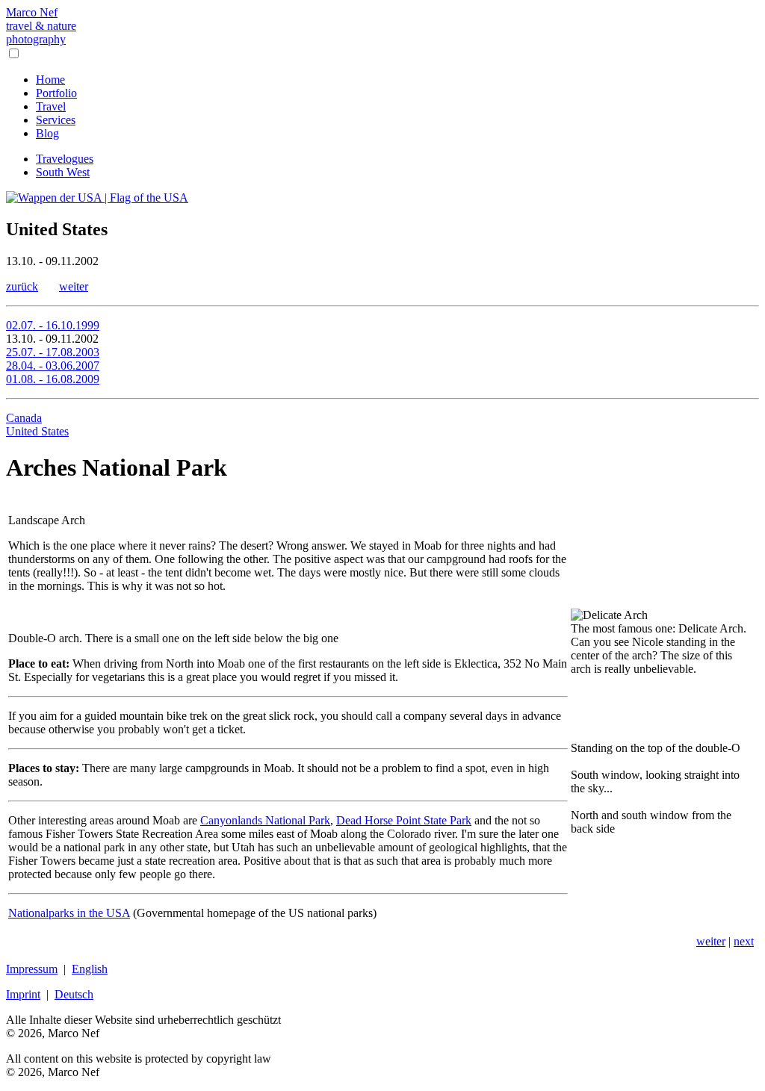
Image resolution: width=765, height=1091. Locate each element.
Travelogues (64, 158)
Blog (47, 133)
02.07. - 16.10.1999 (52, 325)
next (744, 941)
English (90, 969)
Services (55, 120)
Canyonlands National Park (265, 820)
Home (50, 79)
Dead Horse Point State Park (403, 820)
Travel (51, 106)
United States (37, 431)
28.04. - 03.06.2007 (52, 365)
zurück (22, 286)
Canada (24, 417)
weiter (73, 286)
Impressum (32, 969)
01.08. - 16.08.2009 (52, 379)
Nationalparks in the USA (69, 913)
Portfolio (56, 93)
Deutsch (74, 994)
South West (63, 172)
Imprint (23, 994)
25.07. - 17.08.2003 (52, 352)
